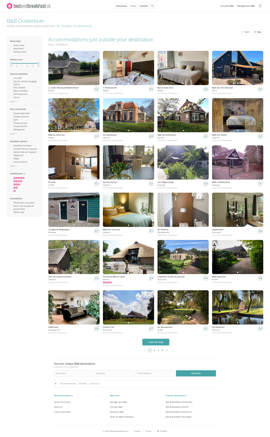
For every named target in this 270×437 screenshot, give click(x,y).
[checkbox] (11, 45)
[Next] (95, 67)
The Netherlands (82, 26)
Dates (133, 6)
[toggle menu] (260, 5)
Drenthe (66, 26)
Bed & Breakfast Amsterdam (179, 402)
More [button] (12, 101)
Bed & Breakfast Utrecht (177, 407)
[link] (29, 6)
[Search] (152, 6)
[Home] (55, 384)
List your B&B (116, 407)
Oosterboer (121, 6)
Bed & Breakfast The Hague (179, 416)
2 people (144, 6)
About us (58, 407)
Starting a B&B (116, 412)
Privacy (137, 431)
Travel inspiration (62, 412)
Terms (148, 431)
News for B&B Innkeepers (122, 416)
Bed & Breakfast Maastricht (179, 412)
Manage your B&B (118, 402)
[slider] (11, 63)
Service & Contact (62, 402)
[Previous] (52, 67)
